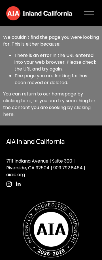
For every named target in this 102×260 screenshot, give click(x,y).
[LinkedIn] (18, 184)
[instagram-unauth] (9, 184)
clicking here (17, 100)
